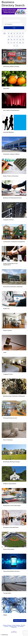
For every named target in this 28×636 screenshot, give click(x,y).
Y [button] (14, 45)
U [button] (14, 42)
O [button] (14, 39)
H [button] (11, 36)
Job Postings (20, 626)
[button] (19, 620)
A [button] (8, 33)
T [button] (11, 42)
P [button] (17, 39)
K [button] (19, 36)
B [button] (11, 33)
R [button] (23, 39)
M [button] (8, 39)
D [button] (17, 33)
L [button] (22, 36)
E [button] (20, 33)
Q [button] (20, 39)
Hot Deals (23, 625)
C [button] (14, 33)
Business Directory (7, 625)
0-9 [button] (4, 33)
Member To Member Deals (10, 626)
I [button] (14, 36)
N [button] (11, 39)
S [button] (8, 42)
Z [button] (17, 45)
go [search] (14, 27)
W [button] (20, 42)
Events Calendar (16, 625)
